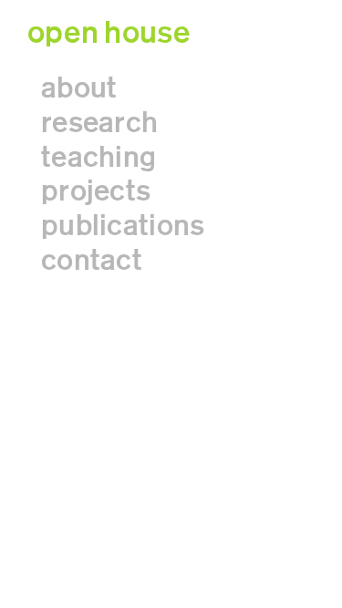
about (79, 88)
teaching (98, 157)
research (99, 122)
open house (109, 32)
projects (95, 191)
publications (122, 225)
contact (91, 260)
